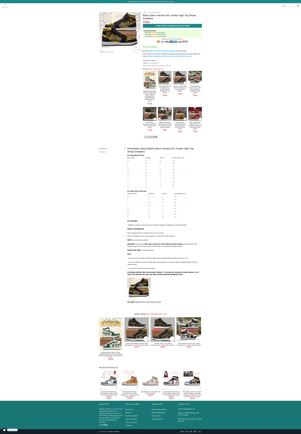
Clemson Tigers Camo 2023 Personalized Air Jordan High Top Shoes (180, 88)
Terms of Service (157, 419)
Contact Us (129, 425)
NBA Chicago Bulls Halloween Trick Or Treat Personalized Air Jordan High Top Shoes (195, 126)
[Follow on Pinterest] (106, 425)
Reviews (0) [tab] (102, 152)
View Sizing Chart (131, 419)
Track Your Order (131, 422)
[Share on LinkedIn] (156, 137)
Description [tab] (103, 148)
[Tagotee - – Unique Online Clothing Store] (9, 6)
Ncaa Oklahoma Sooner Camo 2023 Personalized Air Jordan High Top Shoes (195, 89)
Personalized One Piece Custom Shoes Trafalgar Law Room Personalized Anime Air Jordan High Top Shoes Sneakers (192, 394)
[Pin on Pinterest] (153, 137)
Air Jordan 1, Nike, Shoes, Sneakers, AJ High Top (158, 65)
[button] (101, 51)
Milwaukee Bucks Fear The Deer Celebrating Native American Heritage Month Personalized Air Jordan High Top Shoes (149, 96)
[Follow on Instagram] (102, 425)
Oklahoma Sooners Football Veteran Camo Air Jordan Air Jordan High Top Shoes (165, 125)
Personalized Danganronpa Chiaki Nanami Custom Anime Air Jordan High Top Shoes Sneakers (109, 394)
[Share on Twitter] (148, 137)
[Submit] (298, 6)
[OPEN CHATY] (4, 430)
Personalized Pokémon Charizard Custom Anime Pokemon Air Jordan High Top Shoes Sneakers (130, 394)
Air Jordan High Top (154, 12)
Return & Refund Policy (159, 409)
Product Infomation (131, 416)
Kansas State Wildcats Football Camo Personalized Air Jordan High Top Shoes (164, 89)
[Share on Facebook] (145, 137)
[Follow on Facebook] (100, 425)
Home (144, 12)
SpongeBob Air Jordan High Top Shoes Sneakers (150, 392)
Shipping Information (158, 412)
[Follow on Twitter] (104, 425)
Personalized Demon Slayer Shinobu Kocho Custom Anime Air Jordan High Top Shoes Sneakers (171, 394)
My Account (129, 409)
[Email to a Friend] (150, 137)
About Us (128, 412)
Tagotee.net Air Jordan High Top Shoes (148, 302)
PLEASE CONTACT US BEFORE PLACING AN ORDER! (172, 26)
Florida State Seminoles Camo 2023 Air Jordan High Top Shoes (149, 125)
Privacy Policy (156, 416)
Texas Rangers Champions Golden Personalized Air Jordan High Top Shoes (180, 126)
